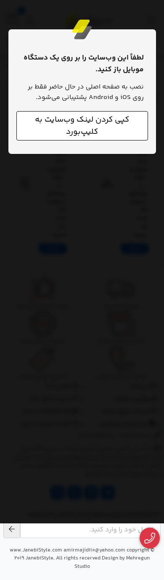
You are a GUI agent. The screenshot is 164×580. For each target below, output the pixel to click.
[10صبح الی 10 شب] (150, 538)
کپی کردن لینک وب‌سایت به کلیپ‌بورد (82, 126)
